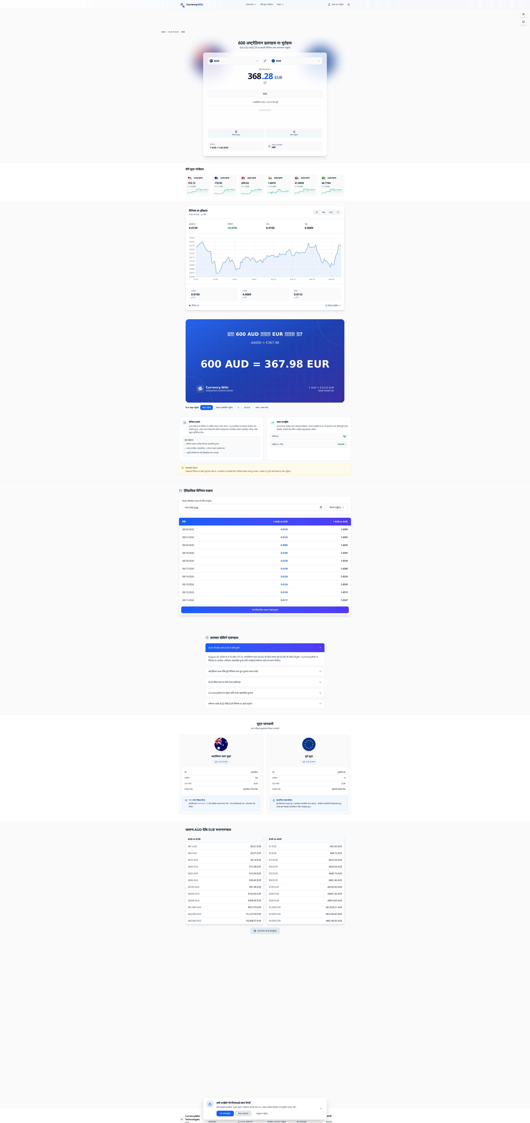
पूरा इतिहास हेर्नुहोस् (331, 305)
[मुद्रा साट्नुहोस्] (265, 61)
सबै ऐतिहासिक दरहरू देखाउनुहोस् (265, 609)
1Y (338, 212)
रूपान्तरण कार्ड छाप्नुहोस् (267, 930)
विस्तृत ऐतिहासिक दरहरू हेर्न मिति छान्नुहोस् (196, 501)
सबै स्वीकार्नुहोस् (225, 1113)
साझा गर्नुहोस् (206, 407)
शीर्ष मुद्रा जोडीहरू (266, 4)
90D (331, 212)
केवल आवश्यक (243, 1113)
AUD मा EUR (173, 31)
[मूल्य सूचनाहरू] (348, 4)
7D (316, 212)
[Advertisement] (265, 18)
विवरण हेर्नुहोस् (335, 507)
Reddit (247, 407)
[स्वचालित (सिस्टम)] (523, 21)
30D (323, 212)
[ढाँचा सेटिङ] (523, 14)
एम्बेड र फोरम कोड (261, 407)
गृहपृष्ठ (163, 31)
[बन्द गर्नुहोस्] (320, 1108)
